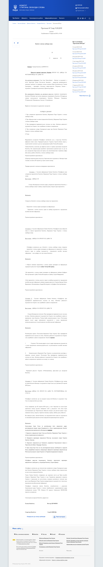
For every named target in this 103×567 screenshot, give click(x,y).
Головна (14, 23)
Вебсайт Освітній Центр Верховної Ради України (77, 538)
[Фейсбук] (78, 18)
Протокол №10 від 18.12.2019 (79, 49)
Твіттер (44, 534)
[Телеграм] (85, 18)
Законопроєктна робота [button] (36, 18)
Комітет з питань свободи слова (59, 560)
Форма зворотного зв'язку (23, 543)
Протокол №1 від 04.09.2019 (79, 91)
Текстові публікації (21, 23)
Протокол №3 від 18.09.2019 (79, 82)
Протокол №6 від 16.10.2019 (79, 68)
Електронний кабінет (83, 8)
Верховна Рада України (27, 10)
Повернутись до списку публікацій (36, 516)
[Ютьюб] (83, 18)
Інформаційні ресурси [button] (51, 18)
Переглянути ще (83, 95)
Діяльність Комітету (31, 23)
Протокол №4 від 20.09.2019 (79, 77)
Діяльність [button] (24, 18)
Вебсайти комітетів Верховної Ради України (49, 540)
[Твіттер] (80, 18)
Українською (80, 10)
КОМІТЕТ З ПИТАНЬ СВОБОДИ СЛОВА (32, 6)
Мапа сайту (69, 550)
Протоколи (49, 23)
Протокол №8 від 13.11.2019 (79, 58)
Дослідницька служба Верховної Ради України (49, 546)
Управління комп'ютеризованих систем (64, 557)
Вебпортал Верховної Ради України (47, 538)
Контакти (41, 550)
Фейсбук (35, 534)
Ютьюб (53, 534)
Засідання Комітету (41, 23)
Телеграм (62, 534)
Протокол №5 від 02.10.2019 (79, 72)
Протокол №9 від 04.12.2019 (79, 53)
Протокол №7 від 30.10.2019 (79, 63)
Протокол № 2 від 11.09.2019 (79, 87)
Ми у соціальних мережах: (22, 534)
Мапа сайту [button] (17, 528)
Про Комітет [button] (16, 18)
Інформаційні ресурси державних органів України (78, 544)
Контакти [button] (61, 18)
